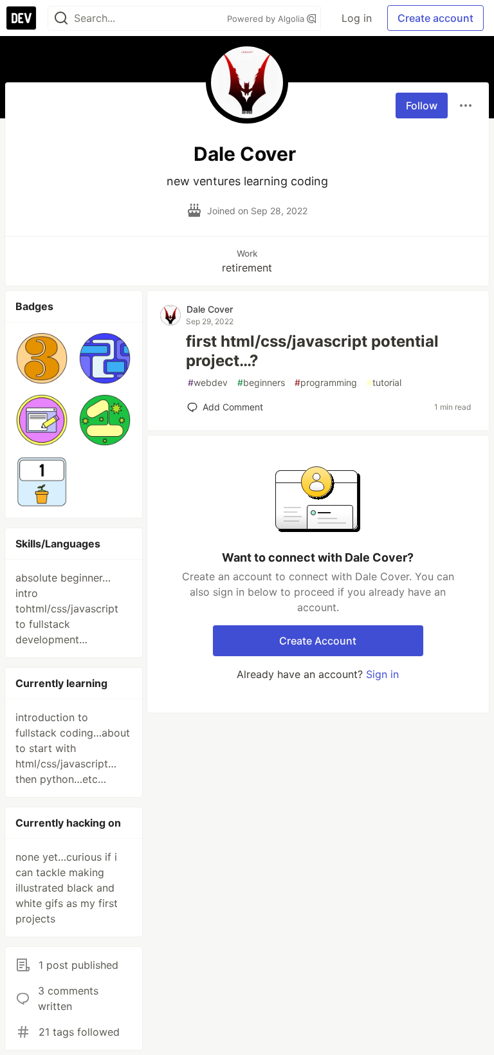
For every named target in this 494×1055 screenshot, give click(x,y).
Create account (435, 18)
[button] (41, 358)
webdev (208, 382)
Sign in (382, 674)
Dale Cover (210, 309)
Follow (421, 105)
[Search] (61, 18)
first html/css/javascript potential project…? (312, 351)
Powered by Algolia (267, 19)
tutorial (384, 382)
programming (326, 382)
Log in (357, 18)
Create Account (317, 640)
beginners (261, 382)
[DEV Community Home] (21, 18)
